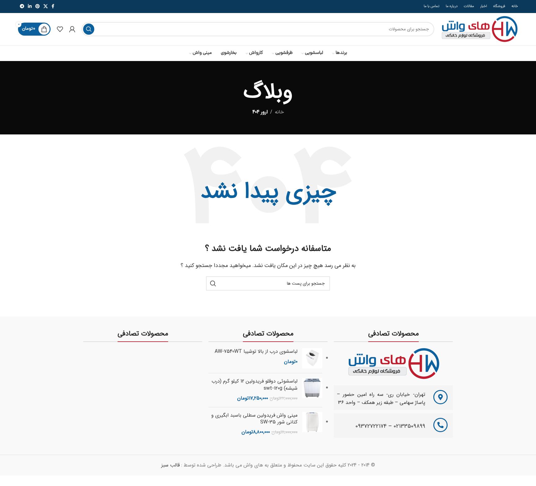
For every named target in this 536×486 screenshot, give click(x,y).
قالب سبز (170, 465)
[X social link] (46, 6)
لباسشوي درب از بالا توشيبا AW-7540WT (256, 351)
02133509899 (409, 426)
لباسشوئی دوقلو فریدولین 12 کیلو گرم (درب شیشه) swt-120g (254, 385)
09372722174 (371, 426)
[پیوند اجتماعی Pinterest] (38, 6)
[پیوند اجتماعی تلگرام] (22, 6)
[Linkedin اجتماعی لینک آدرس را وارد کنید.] (30, 6)
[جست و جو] (88, 29)
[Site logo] (479, 29)
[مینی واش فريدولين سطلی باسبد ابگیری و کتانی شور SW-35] (312, 424)
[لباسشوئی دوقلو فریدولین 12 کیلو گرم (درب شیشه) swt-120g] (312, 390)
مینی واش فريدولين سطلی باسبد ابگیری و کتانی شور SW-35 (254, 419)
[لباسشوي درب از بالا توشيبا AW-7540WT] (312, 358)
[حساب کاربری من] (72, 29)
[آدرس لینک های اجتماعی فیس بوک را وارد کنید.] (53, 6)
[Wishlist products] (60, 29)
